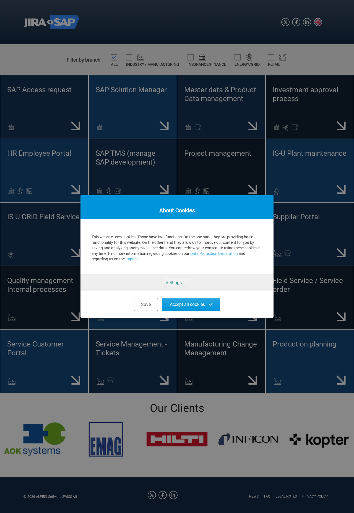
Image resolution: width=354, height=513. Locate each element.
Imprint (132, 259)
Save (146, 304)
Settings (174, 282)
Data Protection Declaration (214, 253)
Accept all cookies (188, 304)
